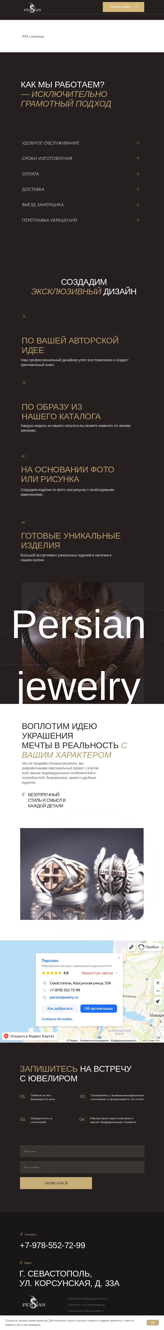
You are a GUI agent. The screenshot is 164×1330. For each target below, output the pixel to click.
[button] (123, 7)
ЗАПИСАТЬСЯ (56, 1183)
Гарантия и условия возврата (86, 1304)
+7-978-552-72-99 (52, 1245)
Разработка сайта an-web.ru (85, 1310)
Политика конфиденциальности (88, 1298)
